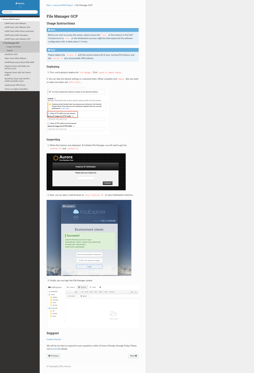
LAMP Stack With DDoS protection (19, 31)
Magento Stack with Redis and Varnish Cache (17, 67)
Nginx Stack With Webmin (15, 58)
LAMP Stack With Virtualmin (16, 35)
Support (10, 50)
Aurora (20, 3)
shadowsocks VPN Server (15, 85)
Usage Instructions (14, 47)
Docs (49, 5)
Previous (54, 356)
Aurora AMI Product (11, 19)
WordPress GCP (11, 54)
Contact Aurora (54, 339)
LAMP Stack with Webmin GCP (17, 27)
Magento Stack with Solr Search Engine (18, 74)
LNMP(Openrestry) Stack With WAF (19, 62)
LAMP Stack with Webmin (15, 23)
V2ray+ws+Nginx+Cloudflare (16, 89)
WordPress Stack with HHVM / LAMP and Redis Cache (17, 80)
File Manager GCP (12, 43)
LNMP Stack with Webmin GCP (17, 39)
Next (132, 356)
